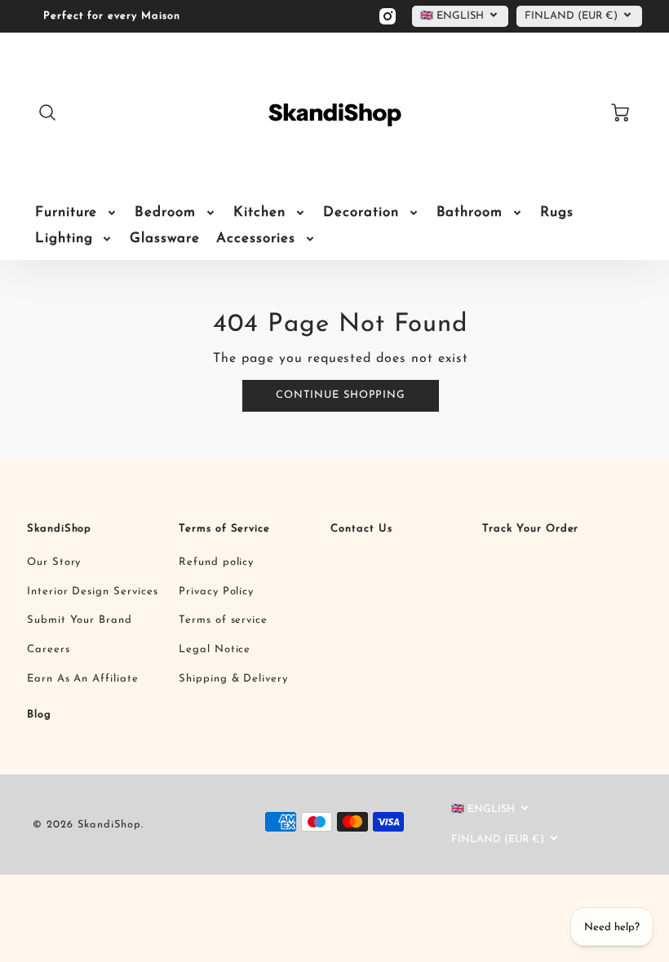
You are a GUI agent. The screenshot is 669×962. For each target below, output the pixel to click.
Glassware (165, 238)
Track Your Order (530, 528)
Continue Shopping (340, 395)
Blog (39, 714)
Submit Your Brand (79, 620)
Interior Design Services (92, 591)
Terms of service (223, 620)
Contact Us (361, 528)
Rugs (557, 212)
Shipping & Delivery (233, 678)
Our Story (54, 562)
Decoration (361, 212)
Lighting (64, 238)
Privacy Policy (216, 591)
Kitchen (259, 212)
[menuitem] (77, 213)
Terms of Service (224, 528)
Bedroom (165, 212)
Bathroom (469, 212)
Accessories (255, 238)
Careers (48, 649)
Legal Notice (215, 649)
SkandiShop (59, 528)
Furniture (66, 212)
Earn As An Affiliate (83, 678)
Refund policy (216, 562)
